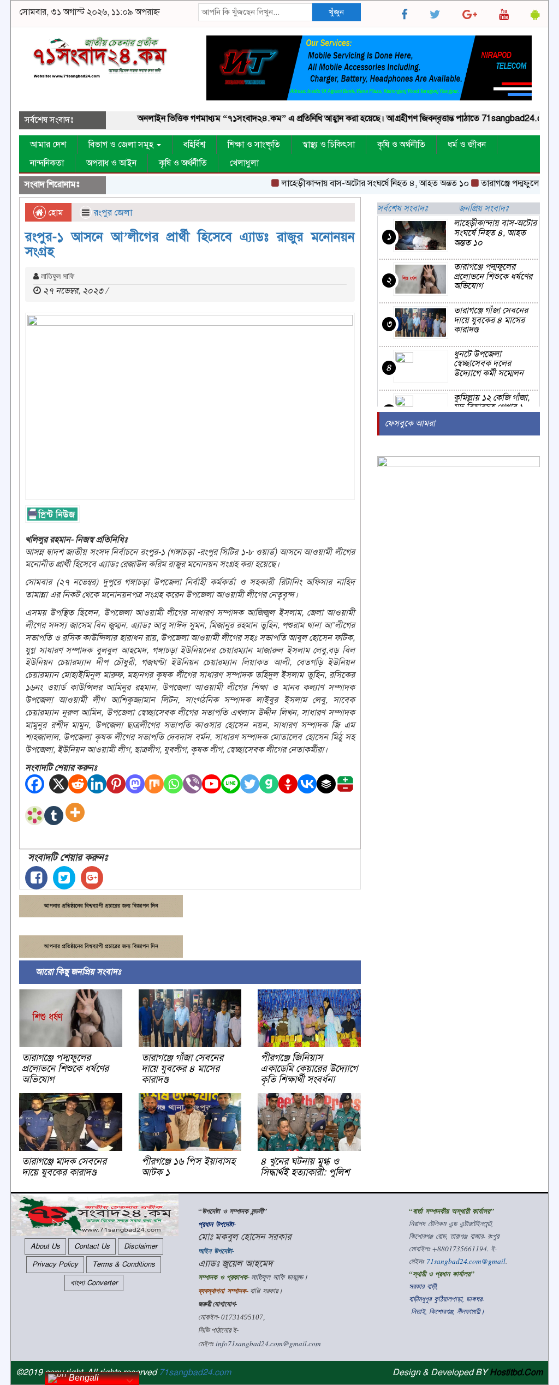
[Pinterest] (116, 783)
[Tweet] (64, 877)
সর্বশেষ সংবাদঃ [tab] (402, 208)
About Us (45, 1246)
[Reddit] (77, 783)
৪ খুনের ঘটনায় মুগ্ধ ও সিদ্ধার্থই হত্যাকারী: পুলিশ (304, 1166)
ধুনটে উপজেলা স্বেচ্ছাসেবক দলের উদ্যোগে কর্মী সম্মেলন (489, 364)
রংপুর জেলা (113, 212)
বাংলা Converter (93, 1283)
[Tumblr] (53, 815)
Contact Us (92, 1246)
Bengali (83, 1377)
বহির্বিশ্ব (194, 144)
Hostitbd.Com (516, 1372)
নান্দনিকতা (47, 163)
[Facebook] (34, 783)
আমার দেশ (48, 144)
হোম (54, 212)
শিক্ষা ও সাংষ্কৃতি (254, 144)
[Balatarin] (345, 783)
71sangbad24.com (195, 1372)
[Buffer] (326, 783)
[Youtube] (211, 783)
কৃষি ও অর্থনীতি (401, 144)
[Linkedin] (96, 783)
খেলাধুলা (244, 163)
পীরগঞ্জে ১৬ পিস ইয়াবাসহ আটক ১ (188, 1166)
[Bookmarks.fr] (34, 815)
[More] (77, 815)
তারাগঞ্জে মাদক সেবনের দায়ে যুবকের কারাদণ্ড (64, 1166)
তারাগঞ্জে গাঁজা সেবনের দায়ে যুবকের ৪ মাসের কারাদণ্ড (182, 1068)
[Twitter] (249, 783)
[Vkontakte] (307, 783)
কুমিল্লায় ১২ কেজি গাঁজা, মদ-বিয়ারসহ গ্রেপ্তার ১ (492, 402)
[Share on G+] (92, 877)
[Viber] (192, 783)
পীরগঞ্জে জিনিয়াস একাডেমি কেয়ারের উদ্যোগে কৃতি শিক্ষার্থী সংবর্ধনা (309, 1068)
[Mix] (154, 783)
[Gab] (268, 783)
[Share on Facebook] (36, 877)
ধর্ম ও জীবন (467, 144)
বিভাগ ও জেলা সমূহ (122, 144)
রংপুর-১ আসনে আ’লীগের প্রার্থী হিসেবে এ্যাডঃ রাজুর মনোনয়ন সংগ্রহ (190, 244)
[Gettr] (288, 783)
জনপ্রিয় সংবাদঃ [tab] (483, 208)
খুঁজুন (336, 12)
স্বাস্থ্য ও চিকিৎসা (328, 144)
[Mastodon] (135, 783)
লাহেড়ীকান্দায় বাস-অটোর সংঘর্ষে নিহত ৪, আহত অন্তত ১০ (359, 183)
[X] (58, 783)
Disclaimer (140, 1246)
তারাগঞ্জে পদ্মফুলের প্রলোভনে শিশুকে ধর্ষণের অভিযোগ (65, 1068)
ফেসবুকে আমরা (410, 423)
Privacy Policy (55, 1264)
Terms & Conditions (123, 1264)
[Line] (230, 783)
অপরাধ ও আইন (111, 163)
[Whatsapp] (173, 783)
